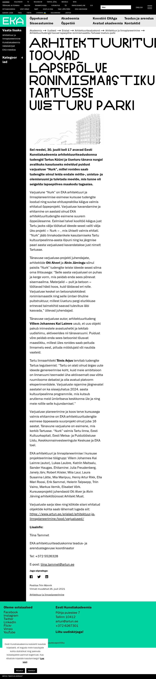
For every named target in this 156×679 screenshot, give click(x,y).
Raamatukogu (41, 5)
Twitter (8, 619)
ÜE (66, 5)
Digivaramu (55, 13)
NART (36, 9)
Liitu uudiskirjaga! (69, 632)
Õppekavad (39, 18)
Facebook (11, 612)
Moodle (65, 2)
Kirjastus (55, 5)
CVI (91, 5)
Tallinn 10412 (65, 617)
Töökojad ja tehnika (10, 5)
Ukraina (39, 13)
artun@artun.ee (67, 621)
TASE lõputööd (64, 9)
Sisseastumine (41, 23)
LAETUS (68, 13)
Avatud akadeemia (108, 23)
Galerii (27, 5)
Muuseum (38, 2)
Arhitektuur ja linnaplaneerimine (11, 37)
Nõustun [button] (19, 670)
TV (28, 2)
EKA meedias (9, 49)
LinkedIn (10, 622)
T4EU (20, 13)
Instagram (11, 615)
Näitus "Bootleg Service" (12, 676)
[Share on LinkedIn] (46, 577)
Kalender (18, 2)
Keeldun (31, 670)
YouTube (9, 632)
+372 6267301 (67, 626)
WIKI (74, 2)
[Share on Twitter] (38, 577)
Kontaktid (132, 23)
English (139, 7)
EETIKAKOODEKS (8, 9)
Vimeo (8, 629)
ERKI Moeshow (81, 9)
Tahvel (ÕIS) (52, 2)
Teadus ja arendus (139, 18)
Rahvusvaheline (78, 5)
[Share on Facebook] (31, 577)
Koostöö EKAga (105, 18)
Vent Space (24, 9)
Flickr (7, 625)
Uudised (5, 2)
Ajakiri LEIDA (7, 13)
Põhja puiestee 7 (68, 613)
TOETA (29, 13)
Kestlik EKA (48, 9)
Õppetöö (68, 23)
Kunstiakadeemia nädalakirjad (11, 44)
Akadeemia (70, 18)
